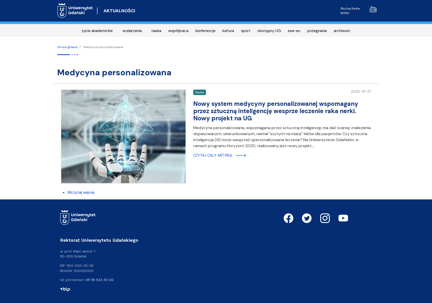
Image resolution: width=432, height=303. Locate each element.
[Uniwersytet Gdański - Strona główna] (75, 11)
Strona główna (67, 47)
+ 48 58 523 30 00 (98, 279)
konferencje (206, 30)
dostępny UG (269, 30)
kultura (228, 30)
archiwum (342, 30)
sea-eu (294, 30)
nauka (156, 30)
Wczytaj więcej (80, 192)
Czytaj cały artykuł (213, 155)
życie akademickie (97, 30)
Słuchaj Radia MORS (350, 11)
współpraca (178, 30)
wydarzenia (132, 30)
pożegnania (317, 30)
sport (245, 30)
